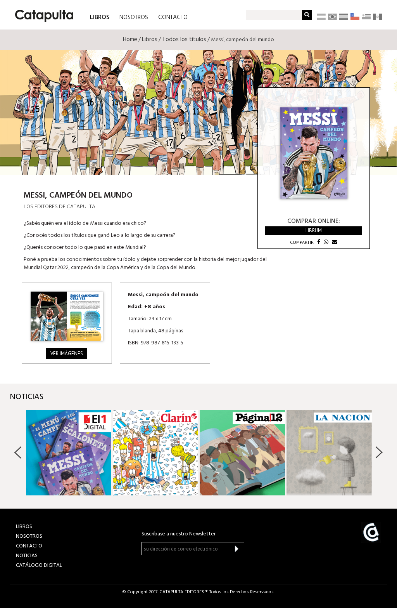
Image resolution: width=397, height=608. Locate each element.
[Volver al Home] (41, 13)
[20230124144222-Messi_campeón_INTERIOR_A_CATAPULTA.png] (67, 316)
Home (130, 39)
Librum (314, 230)
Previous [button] (18, 452)
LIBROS (99, 16)
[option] (68, 452)
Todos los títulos (184, 39)
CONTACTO (173, 17)
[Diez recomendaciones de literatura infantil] (242, 452)
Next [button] (379, 452)
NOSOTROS (133, 17)
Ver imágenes (66, 353)
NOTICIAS (27, 555)
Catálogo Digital (39, 565)
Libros (149, 39)
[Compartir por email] (333, 242)
